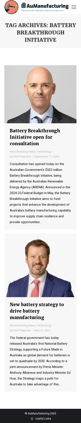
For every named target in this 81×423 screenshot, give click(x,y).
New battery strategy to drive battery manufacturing (37, 311)
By (20, 156)
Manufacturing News (23, 151)
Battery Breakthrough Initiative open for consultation (35, 137)
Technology (44, 151)
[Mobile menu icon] (74, 7)
